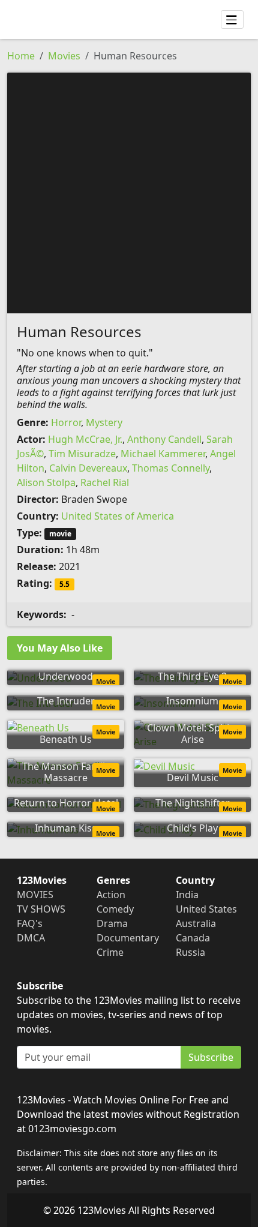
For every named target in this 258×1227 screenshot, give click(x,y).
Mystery (104, 422)
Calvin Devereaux (88, 468)
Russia (190, 952)
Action (111, 894)
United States (206, 909)
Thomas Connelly (170, 468)
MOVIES (35, 894)
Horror (66, 422)
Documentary (128, 937)
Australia (196, 923)
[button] (129, 192)
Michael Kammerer (163, 453)
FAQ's (30, 923)
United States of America (117, 516)
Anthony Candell (164, 439)
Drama (112, 923)
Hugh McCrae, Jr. (85, 439)
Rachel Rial (104, 482)
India (187, 894)
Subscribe (210, 1057)
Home (21, 55)
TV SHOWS (41, 909)
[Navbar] (232, 19)
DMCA (31, 937)
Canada (193, 937)
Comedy (115, 909)
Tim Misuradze (82, 453)
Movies (64, 55)
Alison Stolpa (46, 482)
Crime (110, 952)
